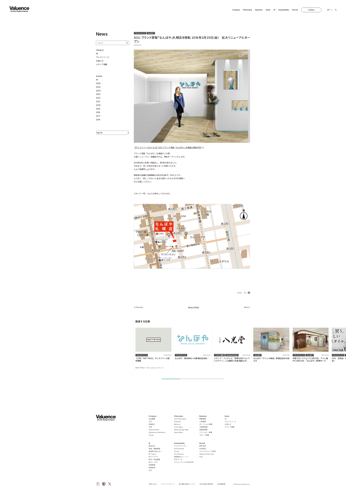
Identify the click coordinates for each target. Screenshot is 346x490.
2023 (98, 94)
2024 (98, 91)
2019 (98, 109)
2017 (98, 116)
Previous (139, 307)
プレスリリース (102, 57)
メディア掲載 (101, 64)
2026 (98, 83)
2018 (98, 112)
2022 (98, 98)
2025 (98, 87)
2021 (98, 101)
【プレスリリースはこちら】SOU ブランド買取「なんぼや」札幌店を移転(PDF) (168, 147)
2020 (98, 105)
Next (246, 307)
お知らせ (100, 61)
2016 (98, 120)
